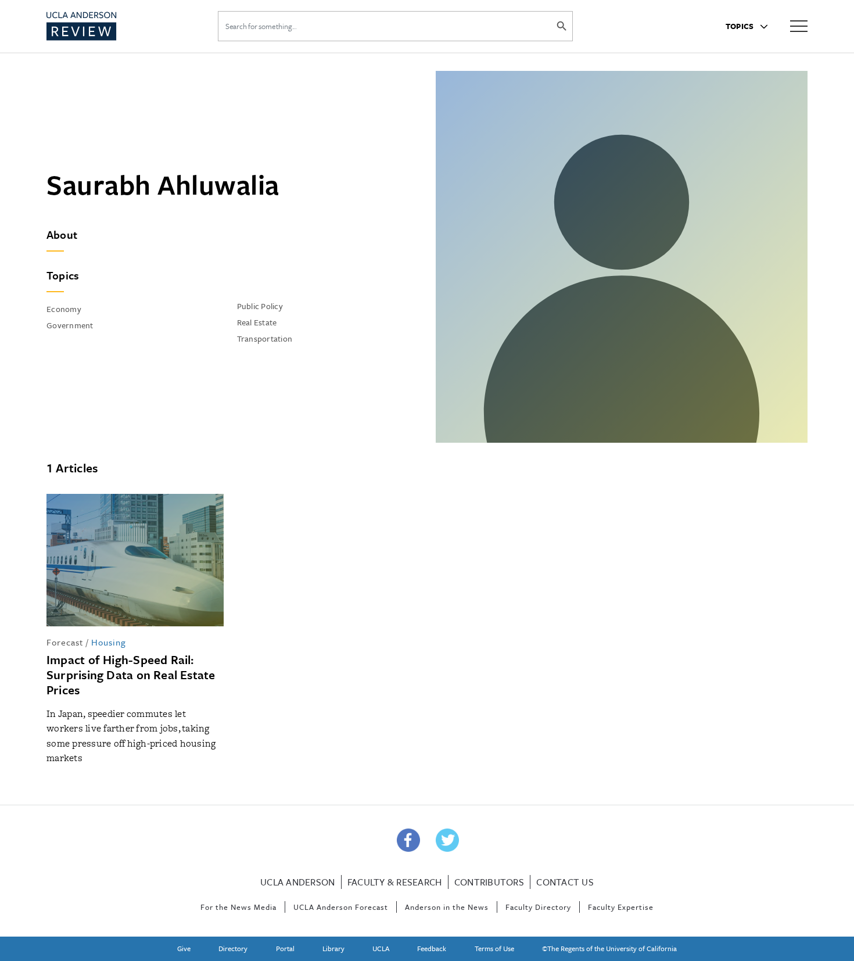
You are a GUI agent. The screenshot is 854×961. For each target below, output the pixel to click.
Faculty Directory (538, 907)
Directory (232, 948)
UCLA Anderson (297, 882)
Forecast (64, 642)
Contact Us (565, 882)
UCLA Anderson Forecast (340, 907)
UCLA (380, 948)
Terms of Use (494, 948)
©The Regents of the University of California (609, 948)
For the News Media (238, 907)
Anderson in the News (447, 907)
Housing (108, 642)
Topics (741, 26)
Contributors (489, 882)
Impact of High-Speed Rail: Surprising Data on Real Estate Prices (131, 674)
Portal (285, 948)
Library (333, 948)
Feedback (431, 948)
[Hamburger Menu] (799, 25)
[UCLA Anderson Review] (109, 26)
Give (184, 948)
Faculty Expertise (621, 907)
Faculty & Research (394, 882)
